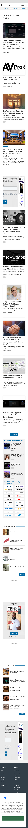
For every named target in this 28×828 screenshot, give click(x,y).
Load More (14, 434)
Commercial (16, 772)
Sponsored (3, 779)
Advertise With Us (4, 788)
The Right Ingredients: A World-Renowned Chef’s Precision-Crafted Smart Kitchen (17, 707)
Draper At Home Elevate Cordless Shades (17, 567)
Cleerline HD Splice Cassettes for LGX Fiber (17, 558)
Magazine (2, 791)
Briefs (4, 312)
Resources (3, 777)
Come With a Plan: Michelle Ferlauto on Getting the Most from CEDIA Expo (17, 455)
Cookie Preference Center (13, 822)
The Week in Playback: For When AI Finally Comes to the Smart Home (13, 113)
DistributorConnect (9, 8)
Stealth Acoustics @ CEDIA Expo (21, 8)
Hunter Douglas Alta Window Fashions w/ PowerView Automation (16, 550)
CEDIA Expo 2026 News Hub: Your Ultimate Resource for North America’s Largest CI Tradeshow (16, 445)
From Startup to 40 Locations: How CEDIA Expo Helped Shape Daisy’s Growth (17, 473)
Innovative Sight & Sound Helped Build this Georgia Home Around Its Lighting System (17, 698)
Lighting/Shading (17, 777)
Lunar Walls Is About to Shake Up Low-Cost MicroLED (16, 464)
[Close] (24, 795)
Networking (16, 770)
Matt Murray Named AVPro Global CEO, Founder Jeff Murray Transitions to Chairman (14, 230)
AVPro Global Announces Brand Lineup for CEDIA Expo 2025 (12, 377)
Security (15, 779)
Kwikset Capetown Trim (15, 532)
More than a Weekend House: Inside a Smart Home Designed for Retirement (17, 671)
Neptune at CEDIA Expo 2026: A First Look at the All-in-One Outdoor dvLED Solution (13, 152)
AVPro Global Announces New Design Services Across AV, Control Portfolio (13, 42)
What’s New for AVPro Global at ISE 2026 (11, 78)
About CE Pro (3, 790)
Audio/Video (16, 775)
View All (22, 574)
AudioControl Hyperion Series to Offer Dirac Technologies (12, 414)
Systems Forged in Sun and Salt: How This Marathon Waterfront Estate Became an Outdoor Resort (17, 680)
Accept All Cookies (13, 818)
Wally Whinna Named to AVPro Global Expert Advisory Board (12, 303)
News (4, 52)
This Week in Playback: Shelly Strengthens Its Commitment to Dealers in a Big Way (13, 340)
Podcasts (2, 781)
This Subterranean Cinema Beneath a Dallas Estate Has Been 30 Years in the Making (17, 689)
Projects (2, 775)
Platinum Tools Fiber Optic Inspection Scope (16, 540)
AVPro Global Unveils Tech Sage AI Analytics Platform (13, 267)
